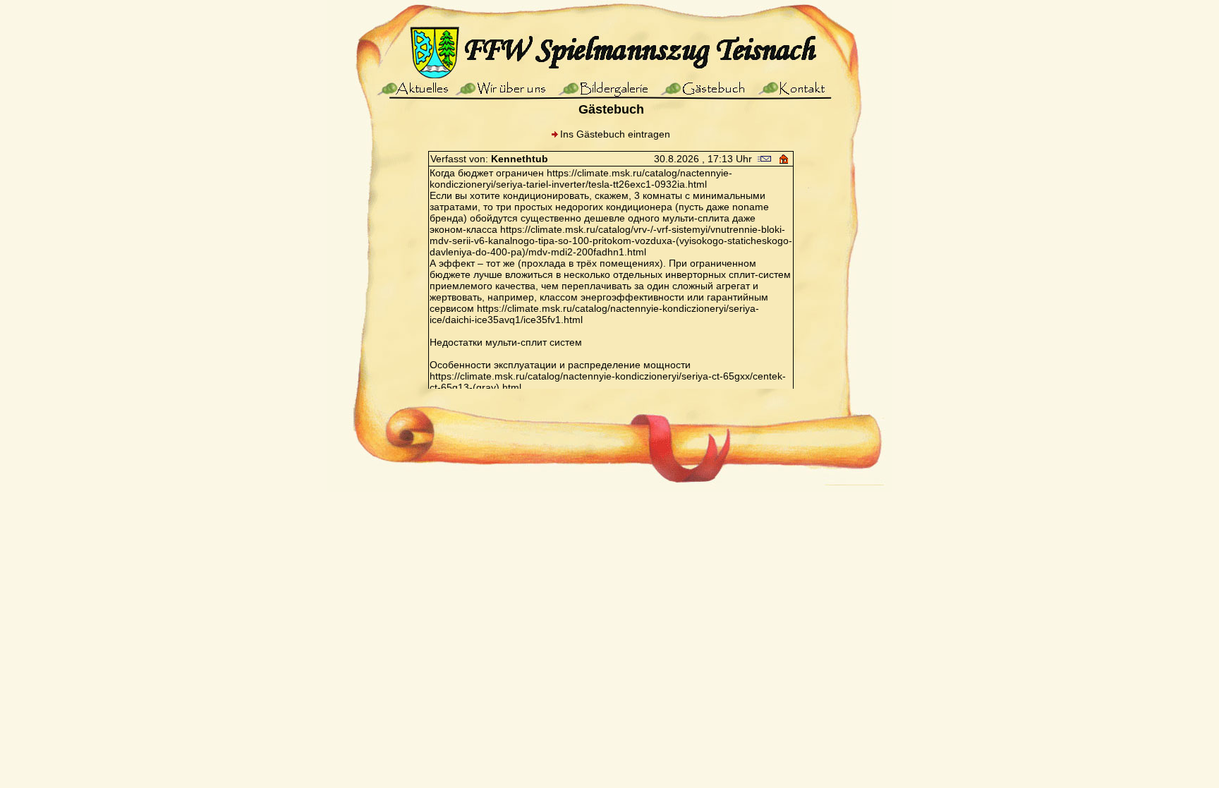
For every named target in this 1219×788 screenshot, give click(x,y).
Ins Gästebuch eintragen (615, 134)
